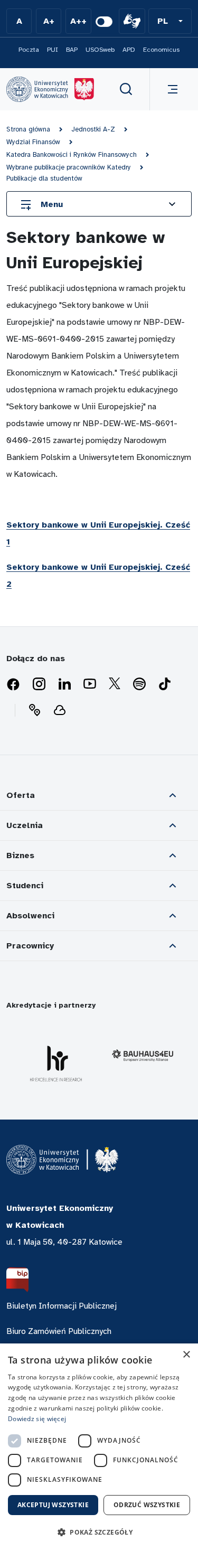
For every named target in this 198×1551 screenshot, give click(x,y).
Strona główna (28, 129)
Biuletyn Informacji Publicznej (61, 1306)
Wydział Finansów (33, 142)
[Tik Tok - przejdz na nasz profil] (164, 684)
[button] (170, 21)
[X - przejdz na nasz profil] (114, 684)
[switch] (104, 21)
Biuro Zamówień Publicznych (58, 1331)
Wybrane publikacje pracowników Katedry (68, 167)
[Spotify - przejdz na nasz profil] (139, 684)
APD (128, 49)
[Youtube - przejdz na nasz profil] (89, 684)
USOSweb (100, 49)
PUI (52, 49)
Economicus (161, 49)
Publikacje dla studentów (44, 178)
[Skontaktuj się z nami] (34, 710)
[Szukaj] (126, 89)
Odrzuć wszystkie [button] (147, 1504)
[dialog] (99, 1447)
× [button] (186, 1355)
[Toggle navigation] (170, 89)
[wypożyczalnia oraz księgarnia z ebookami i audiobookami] (59, 710)
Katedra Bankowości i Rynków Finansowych (71, 155)
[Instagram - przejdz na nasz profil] (39, 684)
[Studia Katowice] (50, 89)
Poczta (28, 49)
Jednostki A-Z (93, 129)
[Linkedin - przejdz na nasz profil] (64, 684)
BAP (72, 49)
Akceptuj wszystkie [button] (53, 1504)
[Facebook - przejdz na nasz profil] (13, 684)
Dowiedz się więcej (37, 1418)
